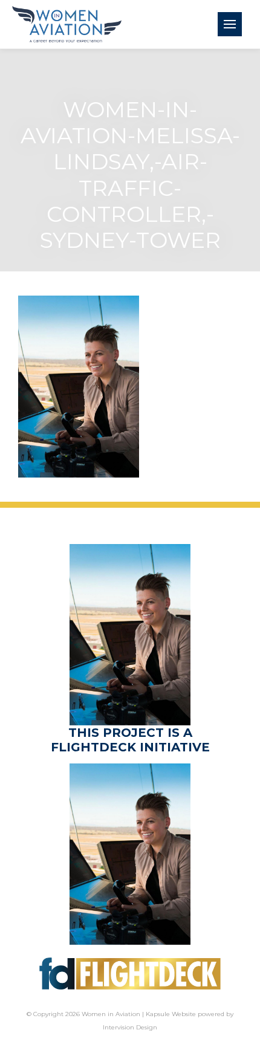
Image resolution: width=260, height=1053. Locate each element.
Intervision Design (130, 1027)
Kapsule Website (171, 1014)
